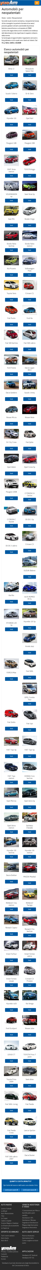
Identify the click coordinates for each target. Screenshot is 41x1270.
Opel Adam (11, 467)
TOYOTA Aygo (29, 169)
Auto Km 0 (4, 1240)
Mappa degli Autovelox (30, 1225)
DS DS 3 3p (29, 519)
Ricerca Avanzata (28, 1236)
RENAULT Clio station (11, 904)
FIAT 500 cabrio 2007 (11, 1158)
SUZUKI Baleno (29, 571)
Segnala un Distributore (30, 1223)
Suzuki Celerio (11, 94)
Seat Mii (11, 219)
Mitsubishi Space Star (29, 70)
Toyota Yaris (11, 293)
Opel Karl (29, 118)
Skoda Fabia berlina (11, 245)
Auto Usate (5, 1238)
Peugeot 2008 (11, 492)
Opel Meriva (11, 801)
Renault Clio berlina (29, 930)
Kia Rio (11, 595)
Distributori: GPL (27, 1218)
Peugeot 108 (11, 143)
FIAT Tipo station (11, 777)
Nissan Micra (11, 417)
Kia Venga (29, 1004)
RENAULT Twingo (29, 904)
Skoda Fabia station (29, 245)
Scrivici (3, 1259)
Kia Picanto (11, 269)
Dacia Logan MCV (29, 369)
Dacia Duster (30, 1155)
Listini (9, 18)
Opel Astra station (11, 827)
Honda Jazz (29, 646)
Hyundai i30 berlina (11, 851)
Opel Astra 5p (29, 801)
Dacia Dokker (11, 875)
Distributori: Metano (29, 1220)
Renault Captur (11, 928)
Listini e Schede (6, 1209)
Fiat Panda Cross (11, 1131)
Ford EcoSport (11, 1028)
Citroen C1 (29, 293)
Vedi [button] (11, 75)
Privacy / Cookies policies (9, 1252)
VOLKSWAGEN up (11, 195)
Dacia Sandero (11, 393)
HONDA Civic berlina (29, 777)
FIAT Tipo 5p (30, 750)
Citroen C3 (29, 544)
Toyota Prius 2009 (11, 1080)
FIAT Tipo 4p (11, 750)
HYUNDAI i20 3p (11, 624)
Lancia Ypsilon (29, 1130)
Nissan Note (29, 417)
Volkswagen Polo (29, 270)
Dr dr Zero (30, 94)
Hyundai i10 (11, 118)
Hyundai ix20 (11, 1004)
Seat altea (29, 1079)
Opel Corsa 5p (29, 467)
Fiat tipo (29, 724)
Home (4, 18)
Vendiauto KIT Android (29, 1255)
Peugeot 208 (30, 143)
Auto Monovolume (7, 1213)
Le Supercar (5, 1228)
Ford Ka (29, 318)
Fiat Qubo (29, 442)
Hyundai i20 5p (30, 621)
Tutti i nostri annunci (8, 1236)
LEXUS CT (11, 1055)
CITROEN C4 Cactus (29, 494)
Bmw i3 (11, 69)
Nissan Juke (29, 1028)
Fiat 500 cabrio (29, 343)
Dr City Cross (11, 442)
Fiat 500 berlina (11, 343)
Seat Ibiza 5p (30, 194)
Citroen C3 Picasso (29, 980)
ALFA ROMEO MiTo (29, 598)
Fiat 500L (29, 671)
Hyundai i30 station (29, 851)
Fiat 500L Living (11, 1104)
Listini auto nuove (29, 1190)
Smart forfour (11, 954)
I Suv (2, 1216)
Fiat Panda (29, 1104)
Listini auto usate (11, 1190)
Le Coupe (4, 1218)
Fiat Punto (11, 318)
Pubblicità (4, 1256)
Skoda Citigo (30, 219)
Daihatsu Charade (29, 827)
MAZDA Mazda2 (29, 877)
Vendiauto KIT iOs (28, 1258)
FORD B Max (11, 673)
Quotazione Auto (28, 1238)
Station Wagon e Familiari (9, 1223)
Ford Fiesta (11, 368)
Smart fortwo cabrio (29, 955)
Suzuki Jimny (29, 393)
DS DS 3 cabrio (11, 546)
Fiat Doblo (11, 722)
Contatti (4, 1254)
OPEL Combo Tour (29, 698)
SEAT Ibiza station (11, 170)
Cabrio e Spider (6, 1221)
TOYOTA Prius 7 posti (29, 1056)
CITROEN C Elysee (11, 520)
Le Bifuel (4, 1211)
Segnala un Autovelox (29, 1227)
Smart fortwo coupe (11, 980)
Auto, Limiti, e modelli (13, 43)
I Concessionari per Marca (31, 1210)
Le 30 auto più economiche (10, 1226)
